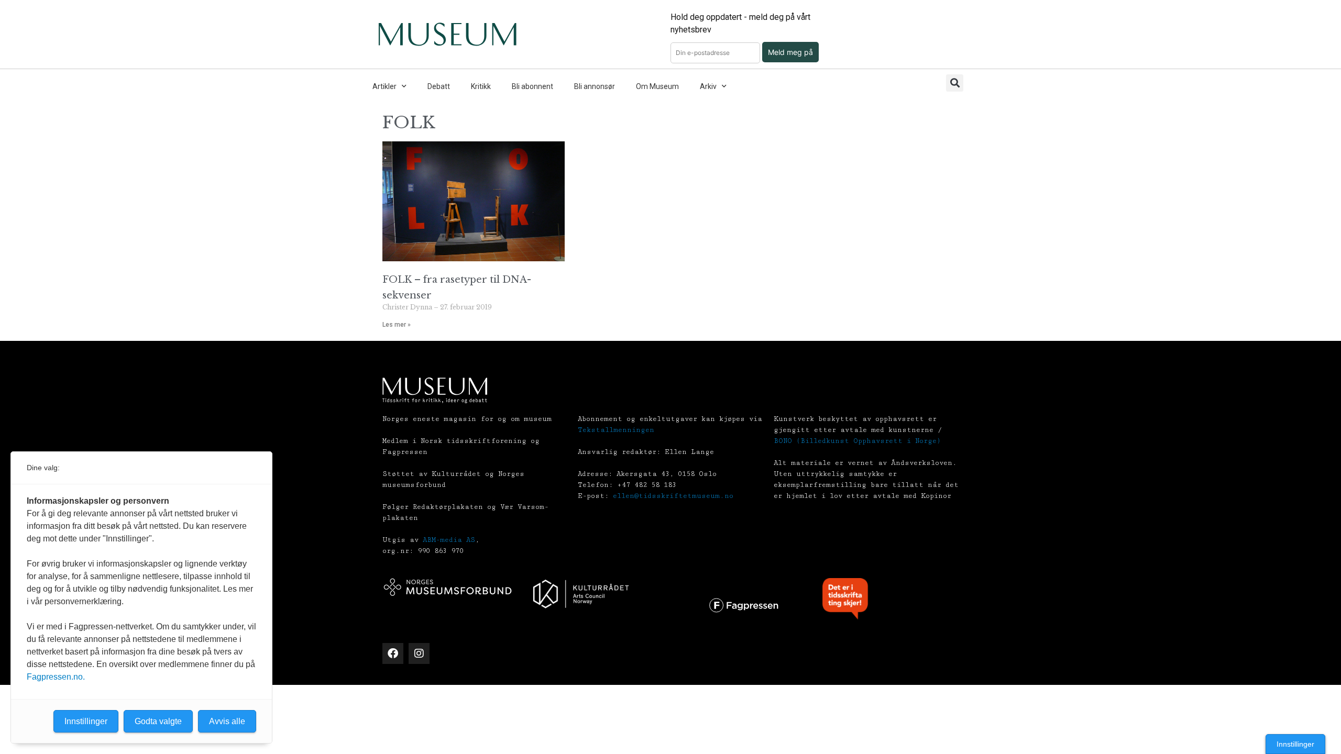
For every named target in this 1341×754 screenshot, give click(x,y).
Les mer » (396, 324)
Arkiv (708, 86)
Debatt (438, 86)
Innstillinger (1295, 744)
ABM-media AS (449, 540)
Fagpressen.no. (56, 676)
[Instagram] (419, 653)
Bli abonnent (532, 86)
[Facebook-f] (392, 653)
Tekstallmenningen (616, 430)
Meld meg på (790, 52)
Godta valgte (158, 721)
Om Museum (657, 86)
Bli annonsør (594, 86)
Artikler (384, 86)
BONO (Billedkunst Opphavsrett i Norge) (857, 441)
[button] (954, 83)
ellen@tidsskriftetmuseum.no (673, 496)
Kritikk (481, 86)
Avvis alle (227, 721)
